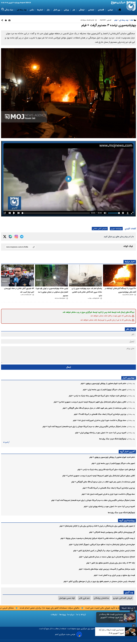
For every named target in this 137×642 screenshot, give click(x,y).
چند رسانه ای (21, 9)
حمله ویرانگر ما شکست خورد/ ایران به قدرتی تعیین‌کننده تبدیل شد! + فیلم (108, 494)
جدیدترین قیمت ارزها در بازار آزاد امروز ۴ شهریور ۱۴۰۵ (111, 631)
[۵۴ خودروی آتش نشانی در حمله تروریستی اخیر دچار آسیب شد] (17, 275)
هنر (74, 9)
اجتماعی (91, 9)
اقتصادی (101, 9)
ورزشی (66, 9)
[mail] (9, 20)
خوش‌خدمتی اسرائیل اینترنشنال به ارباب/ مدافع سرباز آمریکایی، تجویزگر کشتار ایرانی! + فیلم (102, 544)
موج (78, 628)
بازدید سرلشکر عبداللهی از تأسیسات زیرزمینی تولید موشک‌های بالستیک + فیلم (107, 569)
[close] (132, 610)
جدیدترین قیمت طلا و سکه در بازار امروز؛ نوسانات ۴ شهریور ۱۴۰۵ (111, 617)
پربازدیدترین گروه (127, 520)
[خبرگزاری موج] (131, 6)
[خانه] (119, 10)
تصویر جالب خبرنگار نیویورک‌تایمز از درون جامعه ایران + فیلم (113, 463)
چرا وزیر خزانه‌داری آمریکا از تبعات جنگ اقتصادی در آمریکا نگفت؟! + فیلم (109, 488)
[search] (2, 9)
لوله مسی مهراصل (67, 598)
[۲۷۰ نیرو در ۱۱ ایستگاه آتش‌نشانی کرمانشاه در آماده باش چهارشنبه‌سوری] (119, 275)
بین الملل (57, 9)
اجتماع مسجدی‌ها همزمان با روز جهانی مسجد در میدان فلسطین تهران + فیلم (107, 556)
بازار (48, 9)
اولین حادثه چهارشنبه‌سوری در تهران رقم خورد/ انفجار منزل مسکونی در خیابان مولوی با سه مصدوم (52, 292)
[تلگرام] (21, 236)
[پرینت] (6, 20)
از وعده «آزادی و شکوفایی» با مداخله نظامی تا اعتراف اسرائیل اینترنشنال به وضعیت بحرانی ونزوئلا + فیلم (98, 538)
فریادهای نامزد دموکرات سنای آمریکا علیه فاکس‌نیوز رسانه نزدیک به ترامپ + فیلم (106, 469)
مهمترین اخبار (129, 377)
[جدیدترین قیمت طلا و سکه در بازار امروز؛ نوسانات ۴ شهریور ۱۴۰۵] (129, 617)
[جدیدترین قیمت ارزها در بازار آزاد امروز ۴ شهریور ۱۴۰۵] (131, 631)
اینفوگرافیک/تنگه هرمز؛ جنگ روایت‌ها (121, 512)
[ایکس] (4, 236)
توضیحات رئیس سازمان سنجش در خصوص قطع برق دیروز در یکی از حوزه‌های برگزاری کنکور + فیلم (99, 581)
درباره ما (70, 614)
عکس (32, 9)
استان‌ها (40, 9)
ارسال (68, 367)
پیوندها (62, 614)
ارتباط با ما (81, 614)
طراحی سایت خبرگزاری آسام (65, 634)
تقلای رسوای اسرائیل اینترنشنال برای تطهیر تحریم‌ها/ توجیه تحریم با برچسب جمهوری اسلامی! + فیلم (98, 475)
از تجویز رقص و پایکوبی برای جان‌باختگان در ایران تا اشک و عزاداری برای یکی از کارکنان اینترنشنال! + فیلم (97, 526)
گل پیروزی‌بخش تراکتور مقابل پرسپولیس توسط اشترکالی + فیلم (112, 532)
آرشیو (7, 442)
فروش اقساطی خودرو (122, 598)
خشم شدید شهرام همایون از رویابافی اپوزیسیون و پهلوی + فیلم (112, 457)
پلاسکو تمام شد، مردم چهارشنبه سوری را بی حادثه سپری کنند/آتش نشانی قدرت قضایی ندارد (87, 292)
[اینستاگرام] (16, 236)
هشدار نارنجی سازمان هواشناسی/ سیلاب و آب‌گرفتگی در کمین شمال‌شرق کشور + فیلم (104, 550)
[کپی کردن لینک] (20, 247)
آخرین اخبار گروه (127, 451)
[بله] (10, 237)
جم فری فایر (84, 598)
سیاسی (110, 9)
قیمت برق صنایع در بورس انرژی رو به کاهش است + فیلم (114, 575)
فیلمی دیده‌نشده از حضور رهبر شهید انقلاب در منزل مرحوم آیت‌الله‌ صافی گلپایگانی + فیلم (103, 481)
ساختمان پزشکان (101, 598)
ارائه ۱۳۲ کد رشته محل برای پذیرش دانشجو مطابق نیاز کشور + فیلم (110, 563)
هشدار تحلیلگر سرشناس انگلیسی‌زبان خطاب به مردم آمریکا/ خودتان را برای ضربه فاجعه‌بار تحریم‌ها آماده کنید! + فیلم (93, 500)
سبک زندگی (9, 9)
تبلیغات (54, 614)
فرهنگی (82, 9)
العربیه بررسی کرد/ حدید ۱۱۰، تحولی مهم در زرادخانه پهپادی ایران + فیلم (109, 506)
